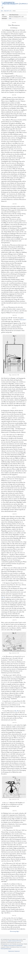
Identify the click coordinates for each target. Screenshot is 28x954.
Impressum (17, 951)
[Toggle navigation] (2, 7)
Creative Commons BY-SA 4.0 (14, 940)
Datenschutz (11, 951)
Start (2, 10)
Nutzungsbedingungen (6, 948)
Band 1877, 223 (7, 10)
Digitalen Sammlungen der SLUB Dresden (13, 945)
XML (10, 18)
